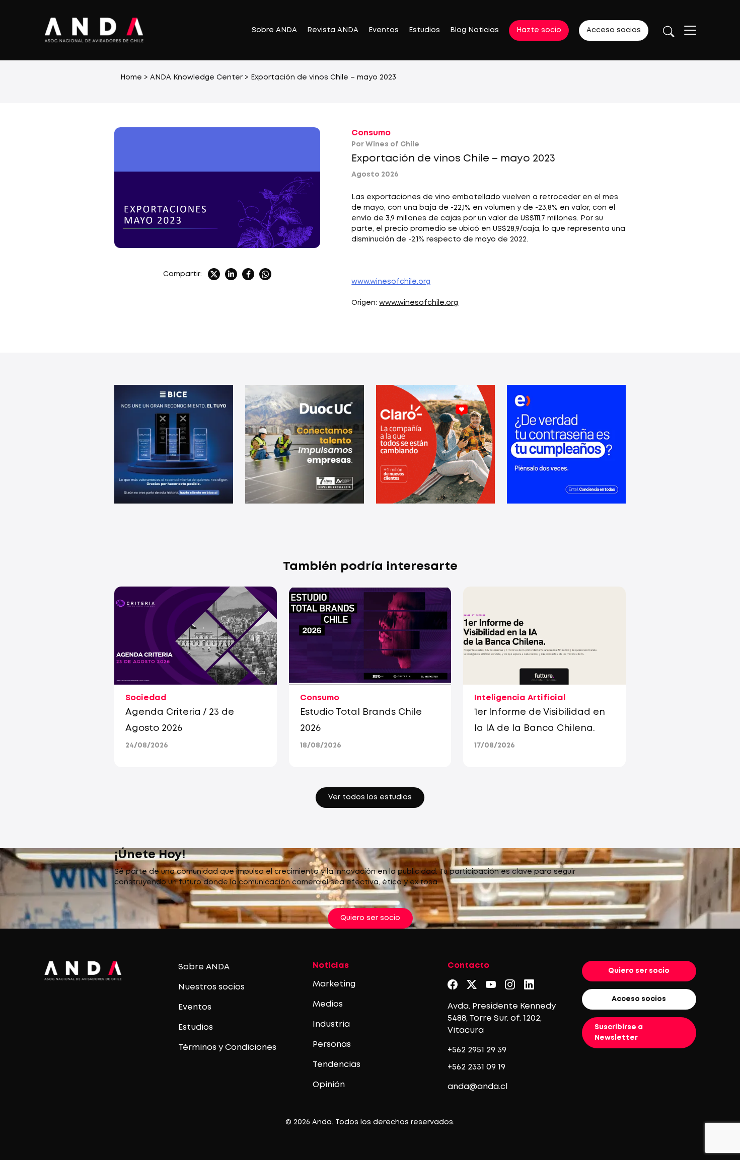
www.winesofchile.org (390, 282)
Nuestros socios (211, 987)
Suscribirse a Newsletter (619, 1032)
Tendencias (336, 1064)
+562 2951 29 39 (477, 1050)
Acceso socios (613, 30)
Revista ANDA (332, 30)
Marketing (334, 984)
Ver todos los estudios (370, 797)
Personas (332, 1044)
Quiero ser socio (370, 918)
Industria (331, 1024)
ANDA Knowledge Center (196, 77)
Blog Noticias (474, 30)
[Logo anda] (94, 30)
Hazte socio (538, 30)
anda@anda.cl (477, 1087)
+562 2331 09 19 (476, 1067)
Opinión (329, 1085)
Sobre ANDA (274, 30)
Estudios (424, 30)
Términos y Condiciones (227, 1047)
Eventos (383, 30)
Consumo (371, 133)
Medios (328, 1004)
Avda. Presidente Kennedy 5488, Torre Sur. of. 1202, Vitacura (502, 1018)
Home (131, 77)
